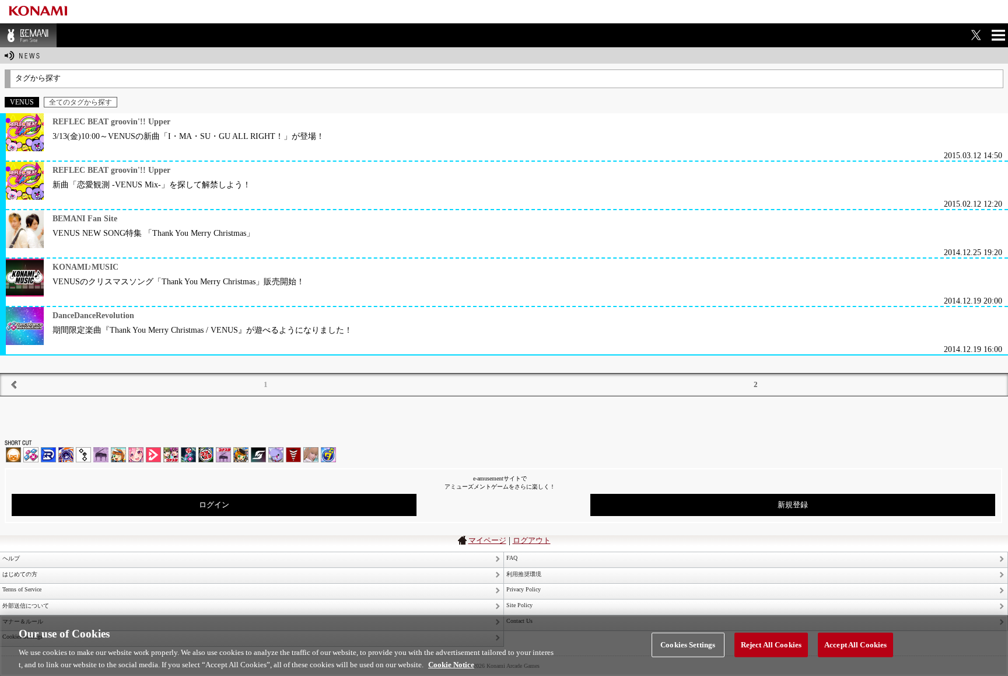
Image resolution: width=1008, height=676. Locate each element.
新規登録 (793, 504)
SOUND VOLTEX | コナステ (258, 454)
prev (14, 384)
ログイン (214, 504)
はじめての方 (19, 574)
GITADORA (66, 454)
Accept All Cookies (855, 644)
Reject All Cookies (771, 644)
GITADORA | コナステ (206, 454)
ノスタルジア (100, 454)
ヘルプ (11, 558)
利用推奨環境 (523, 574)
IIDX (13, 454)
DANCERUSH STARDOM (48, 454)
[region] (504, 645)
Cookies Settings (687, 644)
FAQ (511, 558)
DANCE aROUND (153, 454)
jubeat (83, 454)
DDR (30, 454)
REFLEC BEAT (276, 454)
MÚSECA (293, 454)
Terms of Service (21, 589)
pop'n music (118, 454)
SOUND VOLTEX (136, 454)
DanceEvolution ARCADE (310, 454)
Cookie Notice (451, 664)
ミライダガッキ (328, 454)
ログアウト (532, 540)
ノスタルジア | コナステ (223, 454)
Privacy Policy (523, 589)
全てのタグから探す (80, 102)
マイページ (487, 540)
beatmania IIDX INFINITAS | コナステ (170, 454)
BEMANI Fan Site (28, 35)
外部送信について (25, 605)
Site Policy (519, 605)
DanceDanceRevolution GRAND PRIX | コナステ (188, 454)
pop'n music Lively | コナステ (241, 454)
